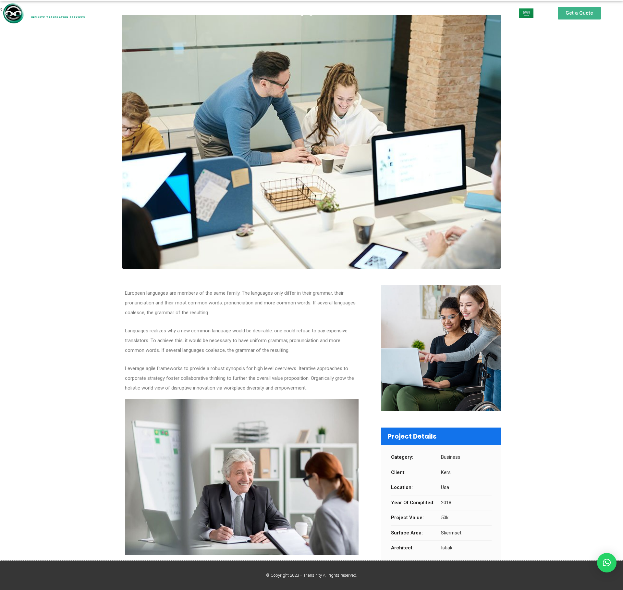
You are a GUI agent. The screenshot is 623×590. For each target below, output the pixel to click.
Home (199, 13)
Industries (348, 13)
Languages (305, 13)
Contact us (391, 13)
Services (263, 13)
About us (229, 13)
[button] (579, 13)
